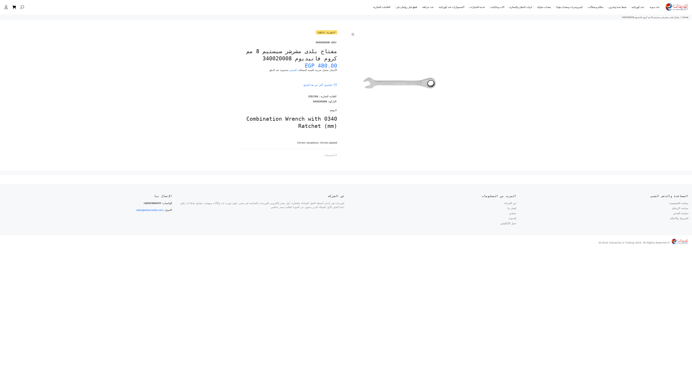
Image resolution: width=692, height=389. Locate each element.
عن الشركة (510, 203)
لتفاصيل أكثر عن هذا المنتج (317, 85)
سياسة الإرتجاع (680, 208)
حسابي (512, 213)
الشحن (293, 70)
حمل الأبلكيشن (508, 223)
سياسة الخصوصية (678, 203)
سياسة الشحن (680, 213)
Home (685, 17)
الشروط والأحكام (679, 218)
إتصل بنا (512, 208)
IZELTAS (313, 96)
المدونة (512, 218)
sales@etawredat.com (149, 210)
